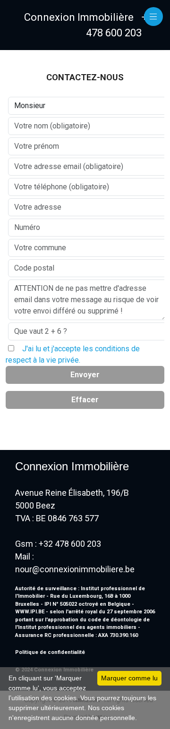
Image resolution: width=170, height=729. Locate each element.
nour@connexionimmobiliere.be (75, 569)
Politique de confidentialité (50, 652)
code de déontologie (115, 620)
